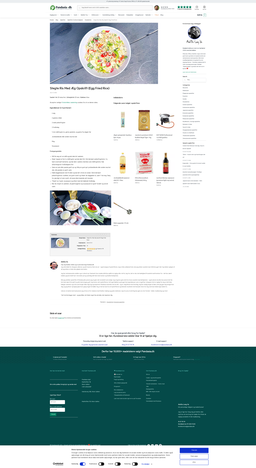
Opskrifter (62, 20)
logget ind (61, 318)
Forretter (185, 96)
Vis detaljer (145, 464)
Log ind (204, 9)
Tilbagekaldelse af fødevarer (122, 395)
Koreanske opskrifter (188, 116)
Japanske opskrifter (188, 110)
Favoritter (197, 9)
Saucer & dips (186, 127)
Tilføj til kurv (144, 143)
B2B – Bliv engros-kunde (152, 392)
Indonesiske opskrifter (189, 107)
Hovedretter (88, 20)
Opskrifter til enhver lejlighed (75, 20)
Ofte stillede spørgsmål (120, 383)
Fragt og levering (119, 379)
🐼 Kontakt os (118, 374)
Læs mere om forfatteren (189, 72)
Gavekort (148, 398)
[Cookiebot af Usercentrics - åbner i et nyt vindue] (58, 464)
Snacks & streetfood (188, 133)
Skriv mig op (122, 143)
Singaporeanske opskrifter (190, 130)
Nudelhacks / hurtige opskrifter (191, 121)
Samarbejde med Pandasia (153, 401)
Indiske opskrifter (187, 105)
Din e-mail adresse (56, 406)
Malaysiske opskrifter (188, 119)
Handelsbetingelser (151, 380)
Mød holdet (117, 377)
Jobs (147, 386)
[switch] (101, 464)
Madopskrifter (150, 389)
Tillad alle (194, 450)
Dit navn (52, 399)
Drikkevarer (186, 90)
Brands (148, 395)
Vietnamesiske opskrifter (189, 138)
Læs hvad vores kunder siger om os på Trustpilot (127, 398)
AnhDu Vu (64, 262)
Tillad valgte (194, 456)
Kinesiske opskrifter (119, 302)
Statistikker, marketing (69, 103)
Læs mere (197, 359)
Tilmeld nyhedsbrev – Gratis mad (155, 384)
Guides (185, 99)
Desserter (185, 88)
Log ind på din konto (120, 392)
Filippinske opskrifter (188, 93)
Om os (148, 374)
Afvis (194, 462)
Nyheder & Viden (187, 124)
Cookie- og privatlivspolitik (153, 378)
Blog (57, 20)
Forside (52, 20)
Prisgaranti (117, 386)
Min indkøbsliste (118, 390)
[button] (201, 15)
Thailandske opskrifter (189, 135)
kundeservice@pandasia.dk (186, 426)
